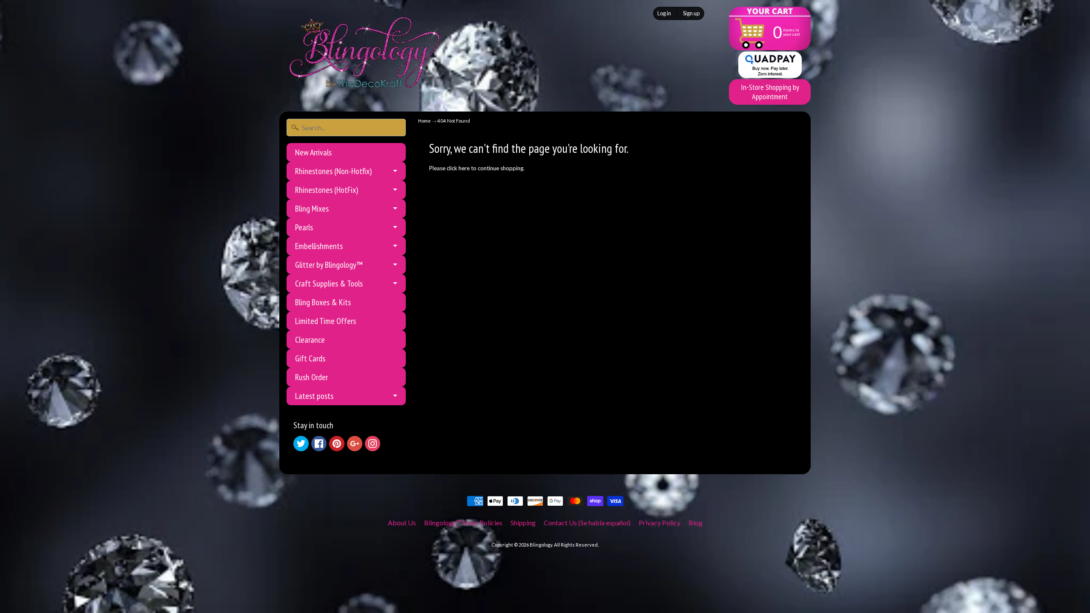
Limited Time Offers (325, 321)
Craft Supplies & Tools (329, 283)
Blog (695, 522)
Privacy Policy (659, 522)
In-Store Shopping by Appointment (770, 91)
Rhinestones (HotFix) (326, 189)
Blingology (541, 544)
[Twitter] (301, 443)
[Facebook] (319, 443)
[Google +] (354, 443)
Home (424, 120)
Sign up (691, 13)
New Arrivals (313, 152)
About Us (402, 522)
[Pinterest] (336, 443)
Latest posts (314, 395)
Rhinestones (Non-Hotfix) (333, 171)
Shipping (523, 522)
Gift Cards (310, 358)
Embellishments (319, 246)
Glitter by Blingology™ (329, 264)
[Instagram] (372, 443)
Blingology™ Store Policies (463, 522)
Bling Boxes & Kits (323, 302)
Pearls (304, 227)
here (464, 168)
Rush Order (311, 377)
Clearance (310, 339)
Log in (664, 13)
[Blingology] (364, 52)
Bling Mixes (312, 208)
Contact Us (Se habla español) (587, 522)
